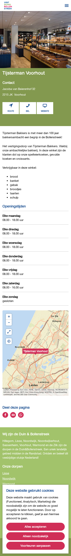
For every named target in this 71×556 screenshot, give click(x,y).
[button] (35, 353)
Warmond (8, 483)
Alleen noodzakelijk (35, 536)
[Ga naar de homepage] (7, 5)
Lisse (5, 473)
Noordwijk (9, 478)
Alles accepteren (35, 526)
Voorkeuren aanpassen (35, 545)
